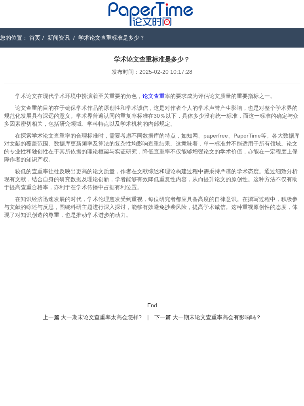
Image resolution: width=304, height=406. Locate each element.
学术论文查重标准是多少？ (111, 37)
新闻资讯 (59, 37)
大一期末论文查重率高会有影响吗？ (217, 317)
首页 (34, 37)
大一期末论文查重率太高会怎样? (101, 317)
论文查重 (153, 96)
